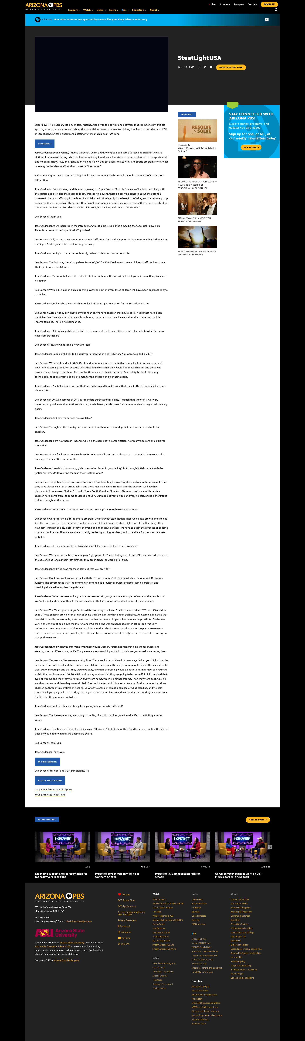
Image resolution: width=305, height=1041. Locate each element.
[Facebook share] (200, 67)
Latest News (197, 899)
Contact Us (236, 940)
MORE (256, 820)
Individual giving (238, 961)
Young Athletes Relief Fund (50, 794)
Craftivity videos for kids (202, 959)
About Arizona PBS (239, 903)
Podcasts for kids (199, 964)
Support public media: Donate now (246, 949)
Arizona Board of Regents (66, 960)
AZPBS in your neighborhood (204, 994)
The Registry (197, 999)
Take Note (157, 980)
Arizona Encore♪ (159, 976)
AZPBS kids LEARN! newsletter (205, 951)
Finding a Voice (159, 988)
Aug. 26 (184, 145)
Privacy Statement (127, 920)
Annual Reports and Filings (242, 932)
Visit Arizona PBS (238, 936)
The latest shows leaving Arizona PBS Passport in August (197, 253)
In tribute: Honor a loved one (244, 969)
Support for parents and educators (207, 1015)
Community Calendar (240, 916)
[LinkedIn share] (206, 67)
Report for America (200, 1019)
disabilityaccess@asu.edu (79, 921)
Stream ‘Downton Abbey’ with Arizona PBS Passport (194, 219)
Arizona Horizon (199, 903)
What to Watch (159, 899)
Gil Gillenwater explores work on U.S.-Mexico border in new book (239, 875)
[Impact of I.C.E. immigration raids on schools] (182, 833)
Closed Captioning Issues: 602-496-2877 (131, 913)
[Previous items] (35, 847)
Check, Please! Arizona (162, 907)
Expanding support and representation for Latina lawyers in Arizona (61, 875)
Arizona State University (72, 942)
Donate (125, 894)
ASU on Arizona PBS (161, 940)
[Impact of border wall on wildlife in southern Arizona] (122, 833)
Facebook (124, 926)
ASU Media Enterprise (46, 946)
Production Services (239, 924)
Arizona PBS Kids (199, 939)
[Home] (43, 6)
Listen (155, 957)
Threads (124, 943)
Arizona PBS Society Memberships (246, 953)
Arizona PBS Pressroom (241, 912)
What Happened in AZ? (162, 916)
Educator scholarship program (205, 1011)
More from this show (231, 67)
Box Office (235, 920)
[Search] (276, 10)
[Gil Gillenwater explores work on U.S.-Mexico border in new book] (242, 833)
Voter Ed (195, 920)
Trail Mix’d (156, 912)
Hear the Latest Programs (164, 963)
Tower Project (237, 974)
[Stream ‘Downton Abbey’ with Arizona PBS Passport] (197, 194)
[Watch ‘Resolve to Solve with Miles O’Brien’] (197, 120)
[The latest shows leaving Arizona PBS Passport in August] (197, 227)
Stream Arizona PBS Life (163, 945)
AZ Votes (195, 912)
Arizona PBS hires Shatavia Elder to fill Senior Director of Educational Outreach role (197, 185)
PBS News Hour (199, 924)
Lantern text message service (204, 955)
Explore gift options (239, 945)
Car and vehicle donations (242, 978)
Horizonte (196, 907)
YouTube (125, 937)
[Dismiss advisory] (266, 19)
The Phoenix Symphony (162, 971)
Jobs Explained (158, 928)
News (195, 893)
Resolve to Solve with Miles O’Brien (167, 903)
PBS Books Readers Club (241, 928)
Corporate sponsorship (241, 965)
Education (197, 981)
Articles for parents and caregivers (207, 968)
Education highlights (200, 986)
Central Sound (158, 967)
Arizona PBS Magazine (241, 907)
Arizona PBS (64, 946)
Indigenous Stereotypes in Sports (53, 789)
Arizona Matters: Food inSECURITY (167, 920)
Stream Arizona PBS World (164, 949)
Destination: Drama (161, 932)
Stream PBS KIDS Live (201, 943)
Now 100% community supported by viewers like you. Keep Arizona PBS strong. (101, 19)
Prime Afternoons (160, 936)
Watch (155, 893)
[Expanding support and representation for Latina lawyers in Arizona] (62, 833)
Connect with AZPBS (240, 899)
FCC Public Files (126, 900)
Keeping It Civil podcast (162, 984)
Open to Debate (199, 916)
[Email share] (213, 67)
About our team (199, 1023)
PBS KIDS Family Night (201, 947)
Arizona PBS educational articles (206, 1003)
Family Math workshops (202, 972)
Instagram (125, 932)
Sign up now (250, 147)
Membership (236, 957)
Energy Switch (158, 924)
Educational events (200, 990)
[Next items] (270, 847)
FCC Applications (127, 906)
